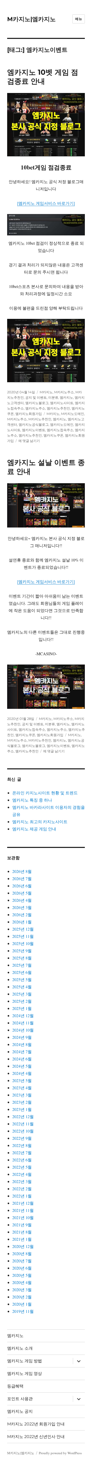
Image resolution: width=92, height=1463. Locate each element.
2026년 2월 (22, 914)
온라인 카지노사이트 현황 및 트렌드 (45, 792)
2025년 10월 (23, 943)
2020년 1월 (22, 1304)
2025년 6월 (22, 972)
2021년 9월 (22, 1224)
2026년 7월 (22, 878)
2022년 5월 (22, 1167)
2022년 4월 (22, 1174)
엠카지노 (66, 397)
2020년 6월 (22, 1268)
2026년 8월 (22, 871)
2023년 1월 (22, 1109)
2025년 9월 (22, 950)
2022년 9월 (22, 1138)
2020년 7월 (22, 1260)
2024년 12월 (23, 1015)
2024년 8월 (22, 1044)
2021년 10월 (23, 1217)
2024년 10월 (23, 1030)
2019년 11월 (23, 1311)
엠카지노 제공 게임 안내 (34, 828)
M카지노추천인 (39, 419)
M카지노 (46, 392)
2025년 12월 (23, 929)
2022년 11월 (23, 1123)
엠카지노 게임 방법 (24, 1360)
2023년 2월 (22, 1102)
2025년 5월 (22, 979)
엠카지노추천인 (58, 408)
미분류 (53, 397)
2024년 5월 (22, 1066)
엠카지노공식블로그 (34, 424)
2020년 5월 (22, 1275)
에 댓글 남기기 (29, 441)
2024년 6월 (22, 1058)
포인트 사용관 (20, 1398)
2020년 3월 (22, 1289)
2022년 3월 (22, 1181)
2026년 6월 (22, 885)
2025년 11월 (23, 936)
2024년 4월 (22, 1073)
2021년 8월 (22, 1232)
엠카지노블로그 (37, 403)
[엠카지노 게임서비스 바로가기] (46, 203)
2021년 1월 (22, 1239)
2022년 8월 (22, 1145)
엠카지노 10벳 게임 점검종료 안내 (42, 77)
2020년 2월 (22, 1296)
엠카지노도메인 (61, 424)
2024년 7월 (22, 1051)
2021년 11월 (23, 1210)
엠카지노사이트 (61, 403)
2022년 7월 (22, 1152)
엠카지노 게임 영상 (24, 1373)
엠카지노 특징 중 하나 (32, 800)
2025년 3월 (22, 994)
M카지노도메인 (72, 414)
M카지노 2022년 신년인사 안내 (36, 1436)
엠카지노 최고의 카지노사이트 (39, 821)
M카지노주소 (64, 392)
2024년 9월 (22, 1037)
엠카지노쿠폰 (53, 435)
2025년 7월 (22, 965)
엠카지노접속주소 (60, 430)
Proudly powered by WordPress (60, 1453)
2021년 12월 (23, 1203)
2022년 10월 (23, 1131)
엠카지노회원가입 (28, 414)
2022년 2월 (22, 1188)
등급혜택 (15, 1386)
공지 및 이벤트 (36, 397)
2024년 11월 (23, 1022)
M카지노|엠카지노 (31, 19)
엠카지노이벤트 (33, 430)
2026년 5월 (22, 893)
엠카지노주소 (35, 408)
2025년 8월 (22, 957)
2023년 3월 (22, 1095)
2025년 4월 (22, 986)
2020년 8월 (22, 1253)
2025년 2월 (22, 1001)
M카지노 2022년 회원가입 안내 (36, 1424)
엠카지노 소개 (20, 1348)
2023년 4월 (22, 1087)
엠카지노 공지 (20, 1411)
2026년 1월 (22, 921)
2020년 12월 (23, 1246)
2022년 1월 (22, 1195)
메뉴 (78, 19)
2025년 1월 (22, 1008)
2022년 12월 (23, 1116)
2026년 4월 (22, 900)
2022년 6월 (22, 1159)
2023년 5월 (22, 1080)
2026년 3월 (22, 907)
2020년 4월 (22, 1282)
